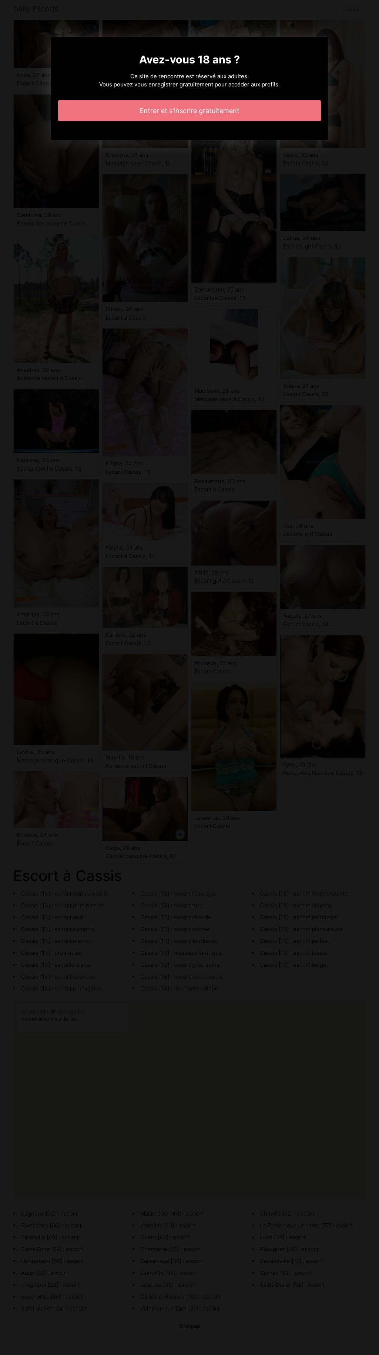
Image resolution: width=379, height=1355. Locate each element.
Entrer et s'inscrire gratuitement (189, 111)
